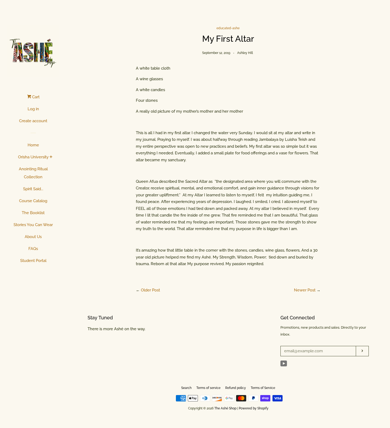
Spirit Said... (33, 189)
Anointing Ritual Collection (33, 173)
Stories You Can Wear (33, 224)
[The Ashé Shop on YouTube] (283, 364)
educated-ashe (228, 28)
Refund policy (235, 388)
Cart (35, 97)
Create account (33, 120)
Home (33, 145)
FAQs (33, 248)
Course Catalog (33, 200)
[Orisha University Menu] (51, 157)
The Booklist (33, 212)
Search (186, 388)
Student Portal (33, 260)
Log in (33, 109)
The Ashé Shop (225, 408)
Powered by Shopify (253, 408)
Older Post (150, 290)
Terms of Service (263, 388)
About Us (33, 236)
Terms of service (208, 388)
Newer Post (304, 290)
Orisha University (33, 157)
